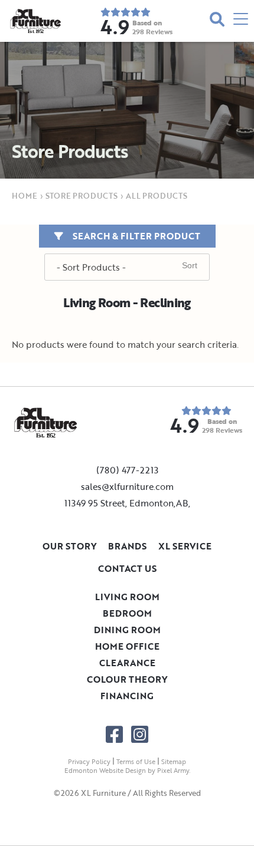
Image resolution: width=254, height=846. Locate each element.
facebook (114, 734)
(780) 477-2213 (127, 470)
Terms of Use (135, 761)
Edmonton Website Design (105, 770)
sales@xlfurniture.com (127, 486)
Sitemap (173, 761)
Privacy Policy (89, 761)
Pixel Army (173, 770)
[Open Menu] (240, 21)
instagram (139, 734)
